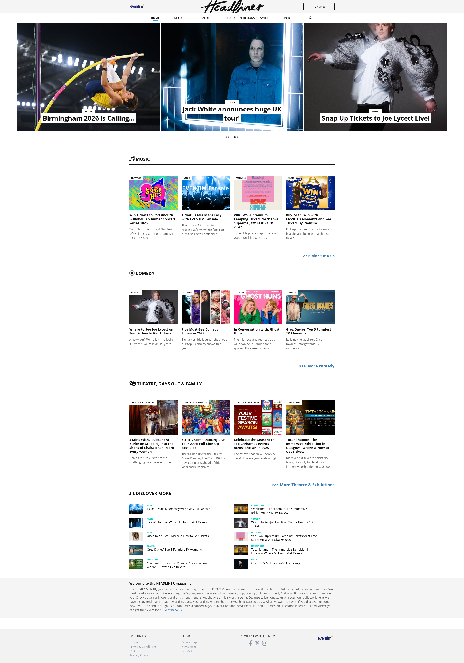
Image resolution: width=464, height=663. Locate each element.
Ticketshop (319, 6)
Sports (288, 18)
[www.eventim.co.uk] (325, 637)
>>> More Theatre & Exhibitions (303, 484)
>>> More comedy (317, 366)
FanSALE (187, 651)
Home (155, 18)
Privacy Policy (138, 655)
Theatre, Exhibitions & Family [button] (246, 18)
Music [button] (178, 18)
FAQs (132, 651)
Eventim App (190, 642)
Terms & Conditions (143, 647)
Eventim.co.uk (172, 610)
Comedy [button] (204, 18)
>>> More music (319, 255)
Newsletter (188, 647)
